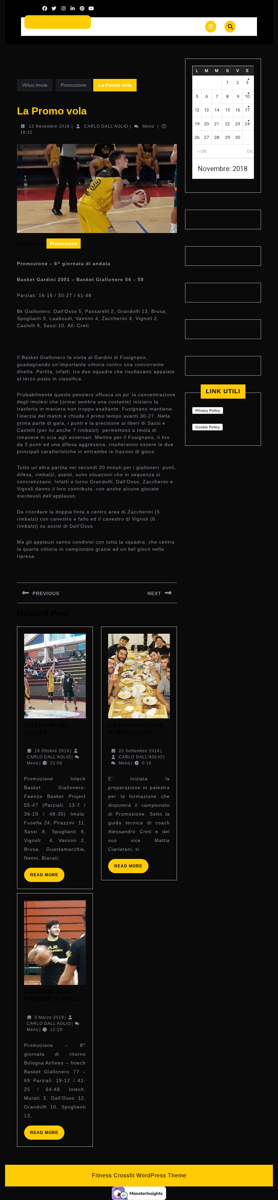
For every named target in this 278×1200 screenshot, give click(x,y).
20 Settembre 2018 (139, 751)
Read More (47, 877)
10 (247, 96)
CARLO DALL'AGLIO (106, 126)
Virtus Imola (34, 85)
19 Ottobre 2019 (52, 751)
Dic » (251, 151)
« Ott (202, 151)
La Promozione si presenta (136, 729)
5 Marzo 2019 (49, 1017)
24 (247, 123)
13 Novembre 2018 (49, 126)
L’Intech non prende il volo (52, 995)
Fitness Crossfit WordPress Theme (139, 1175)
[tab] (210, 26)
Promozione (73, 85)
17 (247, 109)
